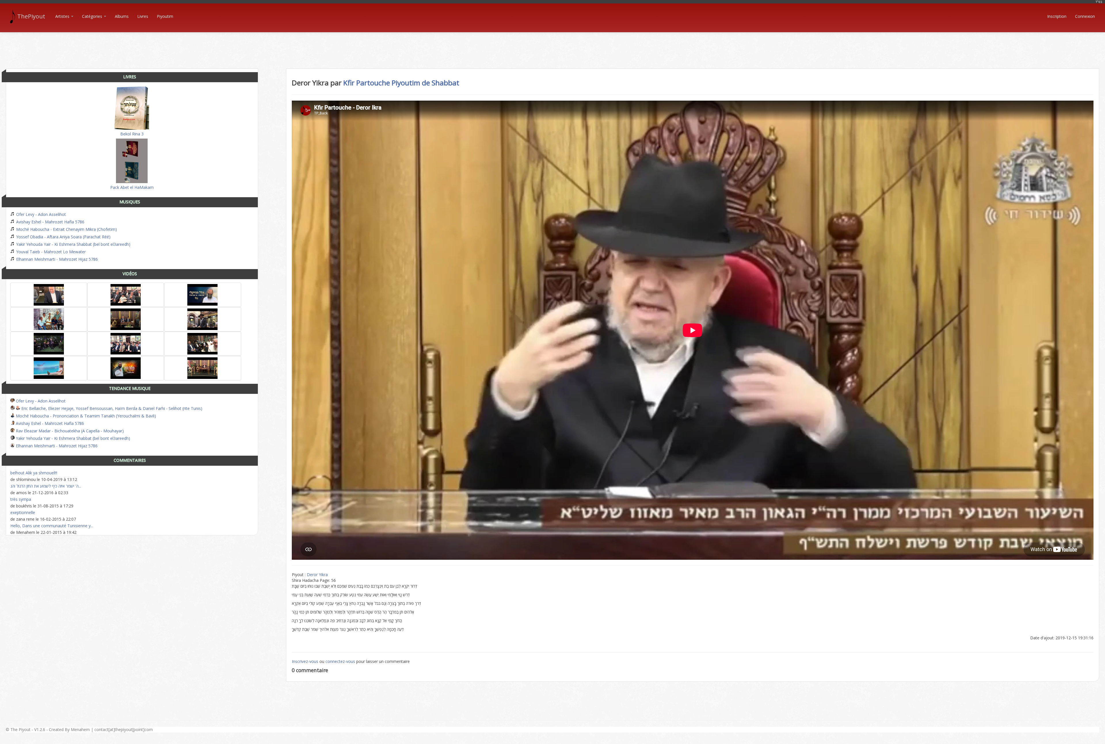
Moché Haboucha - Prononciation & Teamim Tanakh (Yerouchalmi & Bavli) (85, 416)
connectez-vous (340, 661)
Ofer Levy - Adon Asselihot (40, 214)
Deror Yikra (317, 574)
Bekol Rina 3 (132, 134)
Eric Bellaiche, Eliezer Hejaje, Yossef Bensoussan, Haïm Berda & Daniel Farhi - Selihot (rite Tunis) (111, 408)
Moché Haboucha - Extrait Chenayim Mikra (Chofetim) (66, 229)
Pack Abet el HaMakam (132, 187)
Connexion (1085, 16)
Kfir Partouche (366, 82)
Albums (122, 16)
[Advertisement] (552, 45)
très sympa (20, 499)
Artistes (63, 16)
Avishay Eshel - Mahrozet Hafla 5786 (49, 222)
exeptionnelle (22, 512)
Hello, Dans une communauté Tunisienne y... (51, 525)
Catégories (92, 16)
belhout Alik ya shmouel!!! (33, 472)
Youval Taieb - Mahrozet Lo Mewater (50, 251)
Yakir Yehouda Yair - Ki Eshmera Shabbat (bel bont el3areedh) (72, 244)
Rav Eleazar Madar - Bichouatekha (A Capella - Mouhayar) (69, 431)
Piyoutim (165, 16)
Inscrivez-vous (305, 661)
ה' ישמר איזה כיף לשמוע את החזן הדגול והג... (45, 486)
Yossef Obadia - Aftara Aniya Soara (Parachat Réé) (62, 236)
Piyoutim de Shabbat (425, 82)
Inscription (1056, 16)
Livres (142, 16)
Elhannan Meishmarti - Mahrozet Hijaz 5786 (56, 259)
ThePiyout (31, 16)
